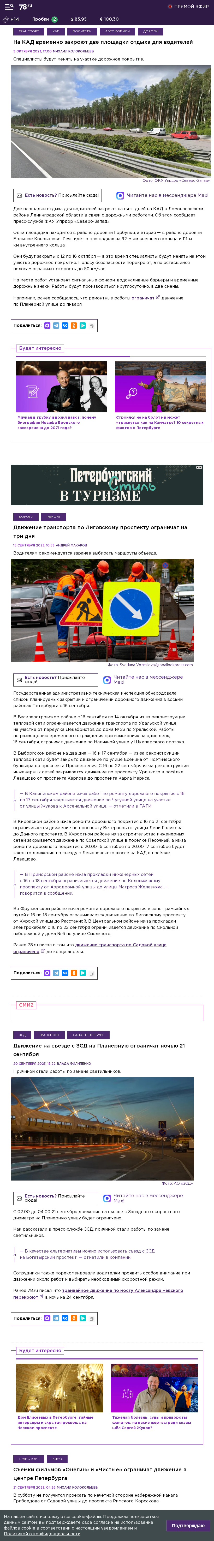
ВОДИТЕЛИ (82, 31)
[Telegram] (56, 325)
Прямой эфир (191, 7)
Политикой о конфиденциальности (42, 1534)
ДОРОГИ (150, 31)
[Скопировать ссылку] (91, 326)
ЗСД (22, 1035)
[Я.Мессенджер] (83, 325)
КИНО (57, 1459)
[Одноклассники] (74, 325)
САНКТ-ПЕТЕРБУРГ (88, 1035)
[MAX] (47, 325)
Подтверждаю (188, 1525)
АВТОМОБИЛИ (117, 31)
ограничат (143, 298)
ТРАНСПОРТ (29, 31)
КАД (55, 31)
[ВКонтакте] (65, 325)
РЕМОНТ (54, 516)
